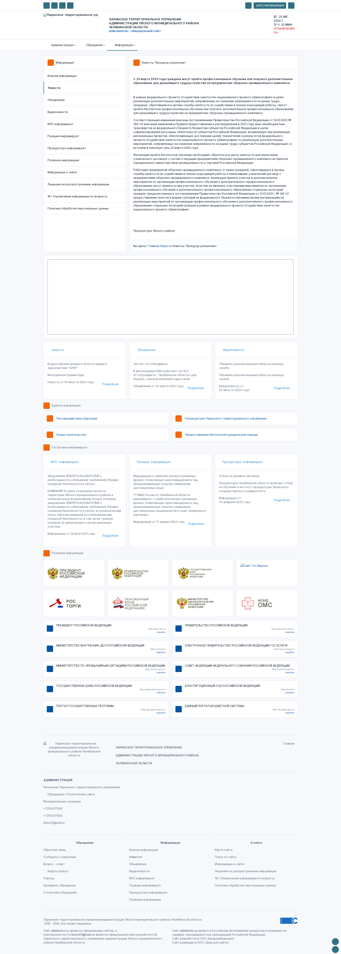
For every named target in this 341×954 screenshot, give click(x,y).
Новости (166, 246)
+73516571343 (52, 808)
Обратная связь (54, 849)
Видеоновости (58, 112)
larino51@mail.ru (54, 822)
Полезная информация (63, 160)
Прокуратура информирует (67, 148)
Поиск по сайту (225, 857)
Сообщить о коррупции (59, 857)
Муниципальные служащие (62, 801)
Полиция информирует (63, 136)
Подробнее (110, 384)
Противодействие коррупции (76, 418)
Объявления (56, 100)
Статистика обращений (60, 892)
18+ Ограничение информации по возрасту (77, 196)
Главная (153, 246)
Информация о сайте (62, 172)
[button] (60, 45)
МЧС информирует (60, 124)
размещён (187, 942)
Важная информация (62, 75)
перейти (161, 632)
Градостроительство (71, 434)
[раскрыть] (248, 5)
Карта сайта (223, 849)
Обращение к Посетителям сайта (71, 794)
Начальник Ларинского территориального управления (81, 787)
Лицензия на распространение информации (78, 184)
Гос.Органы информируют (70, 447)
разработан (188, 938)
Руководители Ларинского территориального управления (225, 418)
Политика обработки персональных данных (78, 208)
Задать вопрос (57, 871)
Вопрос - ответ (54, 864)
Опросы (48, 878)
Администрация (57, 780)
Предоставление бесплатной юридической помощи (221, 434)
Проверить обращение (59, 885)
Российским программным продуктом (238, 930)
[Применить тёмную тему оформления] (70, 5)
